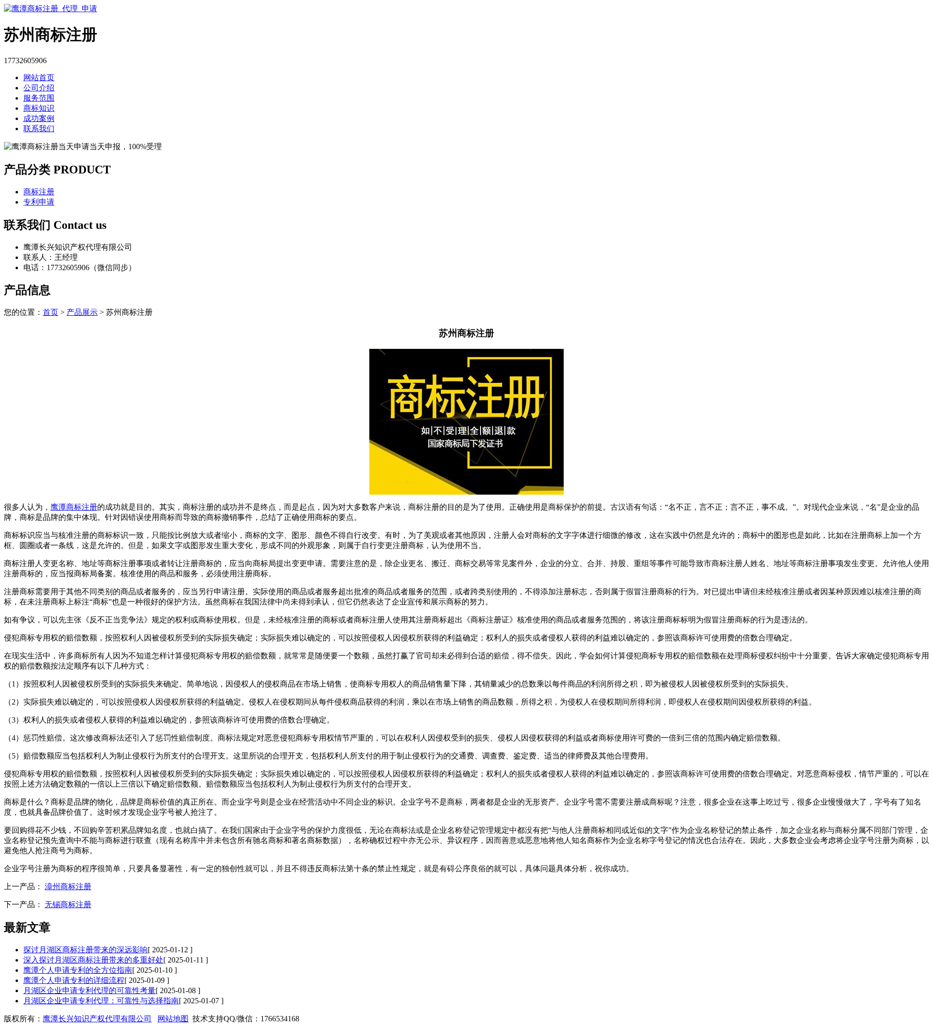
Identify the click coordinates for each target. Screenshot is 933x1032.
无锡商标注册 (68, 904)
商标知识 (38, 108)
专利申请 (38, 202)
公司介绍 (38, 88)
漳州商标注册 (68, 886)
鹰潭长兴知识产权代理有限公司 (97, 1019)
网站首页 (38, 77)
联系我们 (38, 128)
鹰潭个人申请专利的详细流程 (73, 980)
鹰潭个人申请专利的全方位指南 (77, 970)
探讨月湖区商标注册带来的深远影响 (85, 950)
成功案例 (38, 118)
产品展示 (82, 312)
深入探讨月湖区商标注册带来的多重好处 (93, 960)
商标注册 (38, 192)
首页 (50, 312)
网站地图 (173, 1019)
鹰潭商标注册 (74, 507)
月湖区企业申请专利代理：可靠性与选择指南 (101, 1001)
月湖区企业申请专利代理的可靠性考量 (89, 990)
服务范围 (38, 98)
